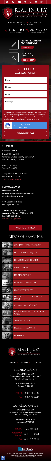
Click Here (27, 47)
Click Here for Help (25, 228)
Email (19, 2)
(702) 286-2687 (31, 428)
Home (7, 2)
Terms (25, 127)
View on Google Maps (11, 179)
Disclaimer (24, 362)
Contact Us (36, 362)
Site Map (12, 362)
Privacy (21, 127)
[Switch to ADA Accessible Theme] (3, 458)
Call (13, 2)
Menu (41, 2)
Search (30, 2)
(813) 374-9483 (31, 393)
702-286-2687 (38, 30)
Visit (25, 2)
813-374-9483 (16, 30)
